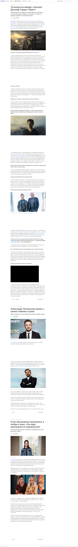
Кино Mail (21, 4)
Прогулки (36, 52)
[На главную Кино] (3, 1)
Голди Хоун (20, 236)
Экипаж (38, 231)
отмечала (33, 515)
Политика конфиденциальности (57, 546)
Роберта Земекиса (30, 21)
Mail (1, 546)
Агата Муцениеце (14, 459)
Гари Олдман (22, 155)
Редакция (42, 546)
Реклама (8, 546)
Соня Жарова (15, 316)
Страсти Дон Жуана (15, 241)
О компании (4, 546)
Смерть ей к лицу (37, 233)
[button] (28, 329)
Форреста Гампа (23, 231)
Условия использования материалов (66, 546)
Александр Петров (14, 342)
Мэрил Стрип (16, 155)
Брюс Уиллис (26, 236)
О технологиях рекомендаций (48, 546)
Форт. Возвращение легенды (21, 365)
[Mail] (1, 1)
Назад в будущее (14, 231)
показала (30, 408)
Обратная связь (74, 546)
